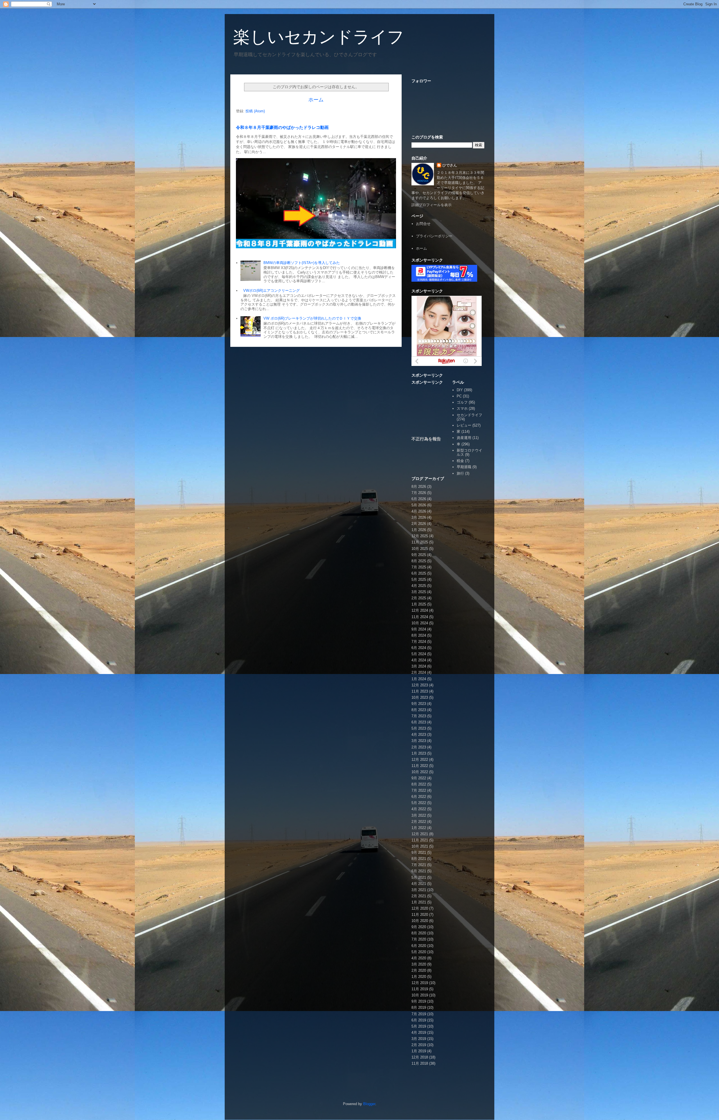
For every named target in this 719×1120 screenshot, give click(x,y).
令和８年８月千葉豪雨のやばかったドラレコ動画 (282, 127)
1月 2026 (418, 530)
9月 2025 (418, 555)
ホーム (316, 100)
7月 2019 (418, 1014)
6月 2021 (418, 871)
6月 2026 (418, 499)
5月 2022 (418, 803)
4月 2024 (418, 660)
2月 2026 (418, 524)
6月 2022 (418, 797)
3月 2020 (418, 964)
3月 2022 (418, 815)
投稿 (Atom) (255, 111)
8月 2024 (418, 635)
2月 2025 (418, 598)
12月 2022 (419, 759)
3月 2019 (418, 1039)
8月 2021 (418, 859)
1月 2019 (418, 1051)
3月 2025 (418, 592)
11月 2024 (419, 617)
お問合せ (423, 224)
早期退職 (464, 467)
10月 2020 (419, 921)
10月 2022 (419, 772)
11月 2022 (419, 766)
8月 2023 (418, 710)
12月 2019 (419, 983)
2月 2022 (418, 821)
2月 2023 (418, 747)
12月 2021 (419, 834)
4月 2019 (418, 1032)
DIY (460, 390)
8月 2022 (418, 784)
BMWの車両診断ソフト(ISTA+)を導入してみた (301, 263)
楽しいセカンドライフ (318, 37)
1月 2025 (418, 604)
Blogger (369, 1104)
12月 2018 (419, 1057)
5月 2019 (418, 1026)
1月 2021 (418, 902)
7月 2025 (418, 567)
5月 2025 (418, 579)
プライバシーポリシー (434, 236)
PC (459, 396)
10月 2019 (419, 995)
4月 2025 (418, 586)
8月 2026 (418, 486)
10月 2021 (419, 846)
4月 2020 (418, 958)
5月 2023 (418, 728)
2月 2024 (418, 672)
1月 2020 (418, 977)
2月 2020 (418, 970)
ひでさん (449, 165)
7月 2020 (418, 939)
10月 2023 (419, 697)
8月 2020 (418, 933)
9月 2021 (418, 852)
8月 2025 (418, 561)
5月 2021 (418, 877)
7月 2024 (418, 641)
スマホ (462, 408)
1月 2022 (418, 828)
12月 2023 (419, 685)
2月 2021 (418, 896)
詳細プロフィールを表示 (431, 205)
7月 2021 (418, 865)
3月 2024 (418, 666)
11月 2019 (419, 989)
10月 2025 (419, 549)
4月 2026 (418, 511)
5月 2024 (418, 654)
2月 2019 (418, 1045)
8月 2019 (418, 1007)
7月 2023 (418, 716)
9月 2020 (418, 927)
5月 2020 (418, 952)
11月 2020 (419, 914)
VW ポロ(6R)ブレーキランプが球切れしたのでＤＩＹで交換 (312, 318)
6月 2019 (418, 1020)
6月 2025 (418, 573)
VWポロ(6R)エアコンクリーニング (271, 290)
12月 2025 (419, 536)
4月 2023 (418, 734)
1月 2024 (418, 679)
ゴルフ (462, 402)
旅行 (460, 473)
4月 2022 (418, 809)
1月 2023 (418, 753)
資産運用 (464, 438)
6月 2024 (418, 648)
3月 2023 (418, 741)
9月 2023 (418, 704)
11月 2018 (419, 1063)
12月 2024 (419, 610)
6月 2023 (418, 722)
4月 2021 (418, 884)
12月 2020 (419, 908)
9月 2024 (418, 629)
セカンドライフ (469, 415)
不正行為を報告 (426, 438)
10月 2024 (419, 623)
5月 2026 (418, 505)
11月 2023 (419, 691)
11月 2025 (419, 542)
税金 (460, 461)
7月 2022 (418, 790)
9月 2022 (418, 778)
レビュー (464, 425)
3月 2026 (418, 517)
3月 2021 (418, 890)
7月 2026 (418, 493)
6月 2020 (418, 946)
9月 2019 (418, 1001)
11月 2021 (419, 840)
